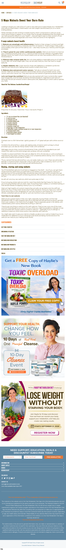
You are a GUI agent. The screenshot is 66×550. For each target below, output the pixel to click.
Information (5, 463)
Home (2, 12)
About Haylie (5, 465)
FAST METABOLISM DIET (8, 236)
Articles (8, 12)
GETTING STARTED (6, 227)
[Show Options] (20, 457)
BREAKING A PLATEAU (7, 232)
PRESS (3, 253)
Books (3, 468)
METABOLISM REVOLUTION (9, 240)
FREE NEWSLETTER (54, 457)
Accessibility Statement (26, 545)
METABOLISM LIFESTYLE (8, 249)
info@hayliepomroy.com (10, 484)
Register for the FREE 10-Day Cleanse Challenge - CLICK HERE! (33, 7)
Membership (5, 470)
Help (2, 549)
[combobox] (12, 457)
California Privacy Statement (38, 545)
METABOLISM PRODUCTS (8, 245)
